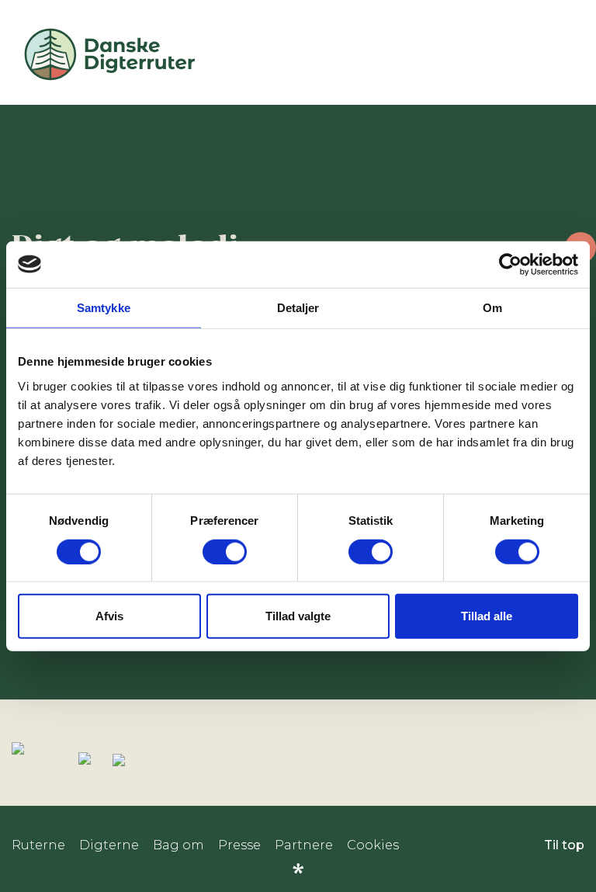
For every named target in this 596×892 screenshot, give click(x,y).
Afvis (109, 616)
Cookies (373, 845)
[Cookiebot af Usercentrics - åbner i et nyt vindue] (510, 264)
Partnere (304, 845)
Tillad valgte (298, 616)
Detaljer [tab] (298, 307)
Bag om (178, 845)
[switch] (225, 551)
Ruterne (38, 845)
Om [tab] (492, 307)
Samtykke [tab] (103, 307)
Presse (239, 845)
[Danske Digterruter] (109, 79)
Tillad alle (486, 616)
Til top (564, 845)
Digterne (109, 845)
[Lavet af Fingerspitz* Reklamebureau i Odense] (298, 868)
